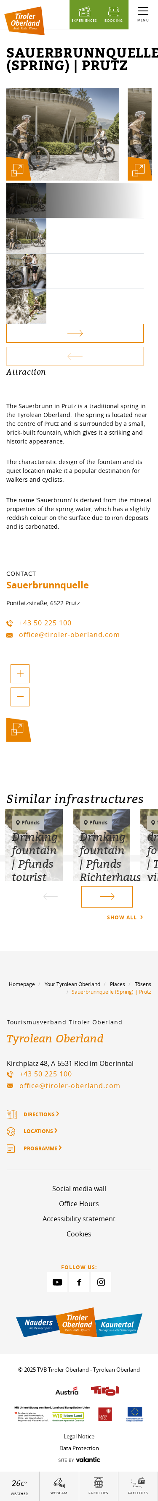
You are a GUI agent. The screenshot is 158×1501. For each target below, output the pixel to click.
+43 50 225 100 (45, 622)
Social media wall (79, 1188)
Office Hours (79, 1203)
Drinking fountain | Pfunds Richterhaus (110, 856)
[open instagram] (101, 1282)
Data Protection (79, 1448)
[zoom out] (20, 697)
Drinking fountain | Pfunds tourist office (35, 863)
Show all (123, 917)
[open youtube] (57, 1282)
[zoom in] (20, 673)
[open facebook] (79, 1282)
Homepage (22, 984)
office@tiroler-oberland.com (69, 634)
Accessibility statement (79, 1218)
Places (117, 984)
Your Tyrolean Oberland (72, 984)
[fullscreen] (16, 170)
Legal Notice (79, 1436)
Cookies (79, 1234)
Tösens (143, 984)
